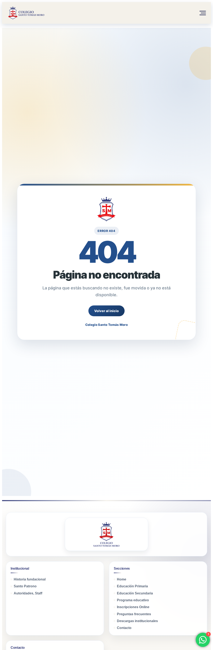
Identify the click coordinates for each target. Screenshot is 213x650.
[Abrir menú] (201, 12)
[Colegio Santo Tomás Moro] (26, 13)
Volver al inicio (106, 311)
